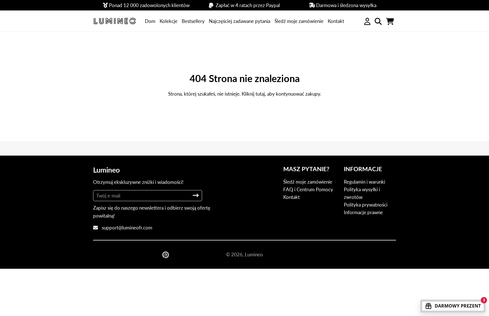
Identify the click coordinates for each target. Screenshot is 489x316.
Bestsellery (193, 21)
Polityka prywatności (365, 205)
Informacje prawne (363, 212)
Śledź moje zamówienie (298, 21)
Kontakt (336, 21)
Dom (150, 21)
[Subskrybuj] (196, 195)
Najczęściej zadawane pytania (239, 21)
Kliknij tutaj (253, 94)
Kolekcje (168, 21)
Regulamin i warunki (364, 182)
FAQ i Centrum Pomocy (308, 189)
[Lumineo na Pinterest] (166, 254)
